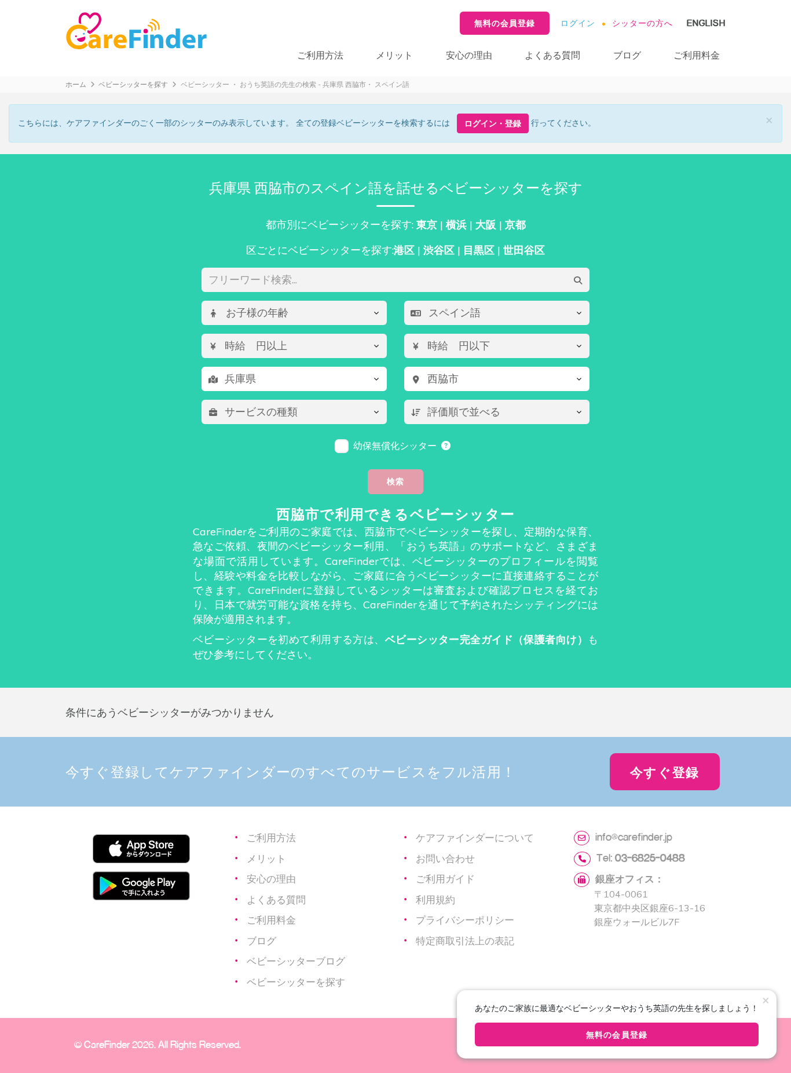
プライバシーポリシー (465, 919)
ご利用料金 (696, 54)
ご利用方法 (320, 54)
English (706, 23)
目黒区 (479, 250)
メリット (394, 54)
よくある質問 (552, 54)
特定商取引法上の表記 (465, 940)
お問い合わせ (445, 858)
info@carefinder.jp (633, 836)
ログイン (578, 23)
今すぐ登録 (665, 771)
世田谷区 (524, 250)
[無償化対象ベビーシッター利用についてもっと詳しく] (446, 445)
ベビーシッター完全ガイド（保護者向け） (486, 639)
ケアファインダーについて (475, 837)
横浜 (456, 224)
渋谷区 (439, 250)
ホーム (75, 84)
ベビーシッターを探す (133, 84)
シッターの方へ (642, 23)
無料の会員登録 (504, 23)
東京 (426, 224)
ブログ (627, 54)
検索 (395, 481)
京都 (515, 224)
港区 (404, 250)
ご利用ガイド (445, 878)
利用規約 (435, 899)
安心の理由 (469, 54)
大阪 (485, 224)
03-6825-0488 (650, 857)
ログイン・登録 (492, 123)
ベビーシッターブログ (296, 960)
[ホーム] (169, 31)
